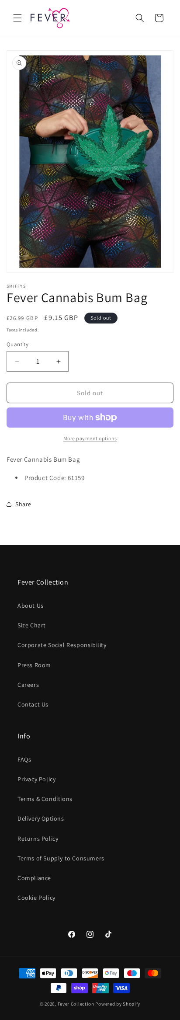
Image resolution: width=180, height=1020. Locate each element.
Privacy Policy (36, 779)
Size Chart (31, 625)
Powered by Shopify (117, 1004)
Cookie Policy (36, 898)
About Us (30, 605)
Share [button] (23, 504)
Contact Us (32, 704)
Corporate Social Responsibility (62, 645)
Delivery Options (40, 818)
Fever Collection (76, 1004)
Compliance (34, 878)
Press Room (34, 665)
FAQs (24, 759)
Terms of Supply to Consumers (60, 858)
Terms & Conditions (45, 799)
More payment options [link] (90, 438)
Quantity (17, 344)
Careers (28, 685)
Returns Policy (37, 838)
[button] (17, 18)
